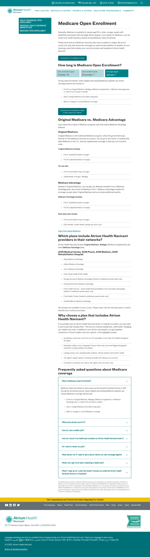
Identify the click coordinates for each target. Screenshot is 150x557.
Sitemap (59, 505)
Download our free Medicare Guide (72, 58)
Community (128, 11)
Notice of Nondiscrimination (16, 549)
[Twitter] (18, 504)
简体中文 (29, 540)
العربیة (15, 540)
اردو (107, 540)
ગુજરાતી (44, 540)
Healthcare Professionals (107, 11)
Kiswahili (93, 540)
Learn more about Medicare (69, 231)
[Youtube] (6, 504)
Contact (127, 505)
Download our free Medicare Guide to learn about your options (72, 112)
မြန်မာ (21, 540)
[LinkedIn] (10, 504)
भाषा (63, 540)
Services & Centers (61, 11)
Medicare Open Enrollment (33, 31)
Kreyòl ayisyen (55, 540)
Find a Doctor (42, 11)
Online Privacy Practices (96, 505)
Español (8, 540)
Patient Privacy (68, 505)
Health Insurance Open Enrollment (31, 21)
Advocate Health (136, 505)
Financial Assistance (81, 505)
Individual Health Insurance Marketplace (33, 27)
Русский (85, 540)
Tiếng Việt (114, 540)
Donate (113, 505)
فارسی (37, 540)
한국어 (69, 540)
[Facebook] (14, 504)
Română (77, 540)
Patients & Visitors (82, 11)
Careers (120, 505)
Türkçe (101, 540)
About (107, 505)
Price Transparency (49, 505)
